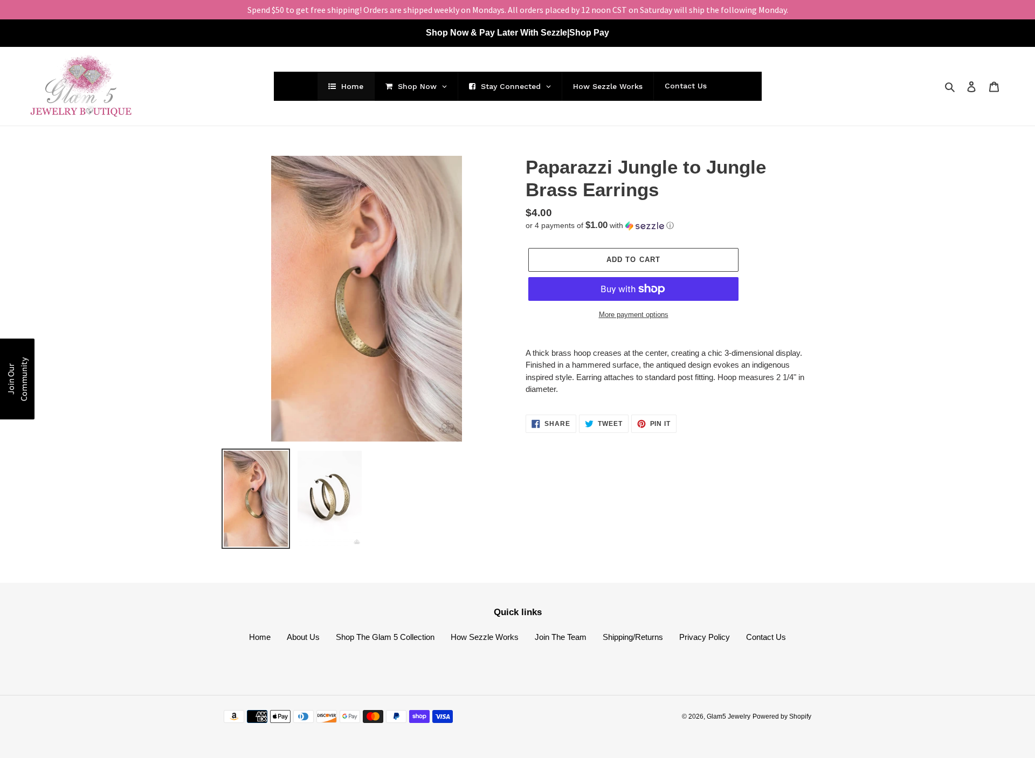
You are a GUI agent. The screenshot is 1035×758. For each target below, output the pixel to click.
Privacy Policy (704, 637)
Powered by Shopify (782, 716)
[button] (600, 225)
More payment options (633, 315)
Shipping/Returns (633, 637)
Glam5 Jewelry (728, 716)
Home (260, 637)
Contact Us (766, 637)
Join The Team (560, 637)
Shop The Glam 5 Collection (385, 637)
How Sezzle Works (485, 637)
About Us (303, 637)
